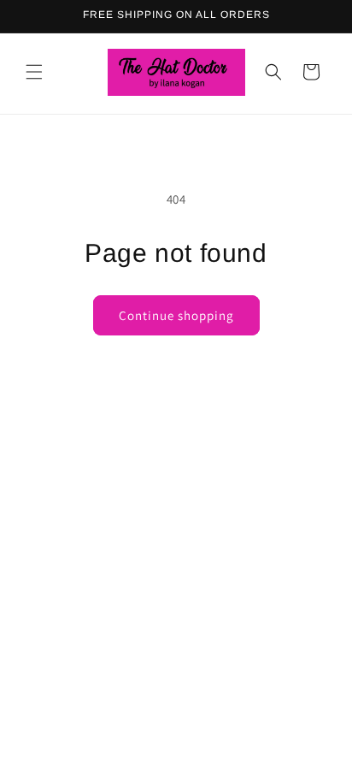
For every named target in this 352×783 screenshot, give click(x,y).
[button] (34, 72)
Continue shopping (176, 315)
